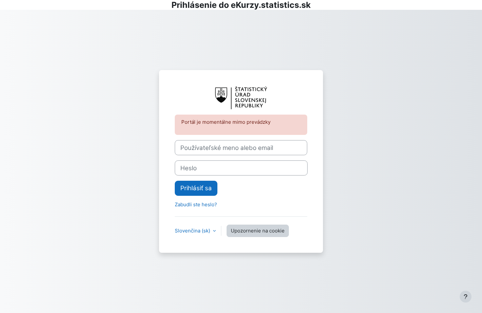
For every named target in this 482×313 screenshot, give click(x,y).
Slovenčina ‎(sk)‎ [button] (193, 231)
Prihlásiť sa (196, 188)
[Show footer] (466, 297)
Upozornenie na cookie (258, 231)
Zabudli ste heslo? (196, 204)
